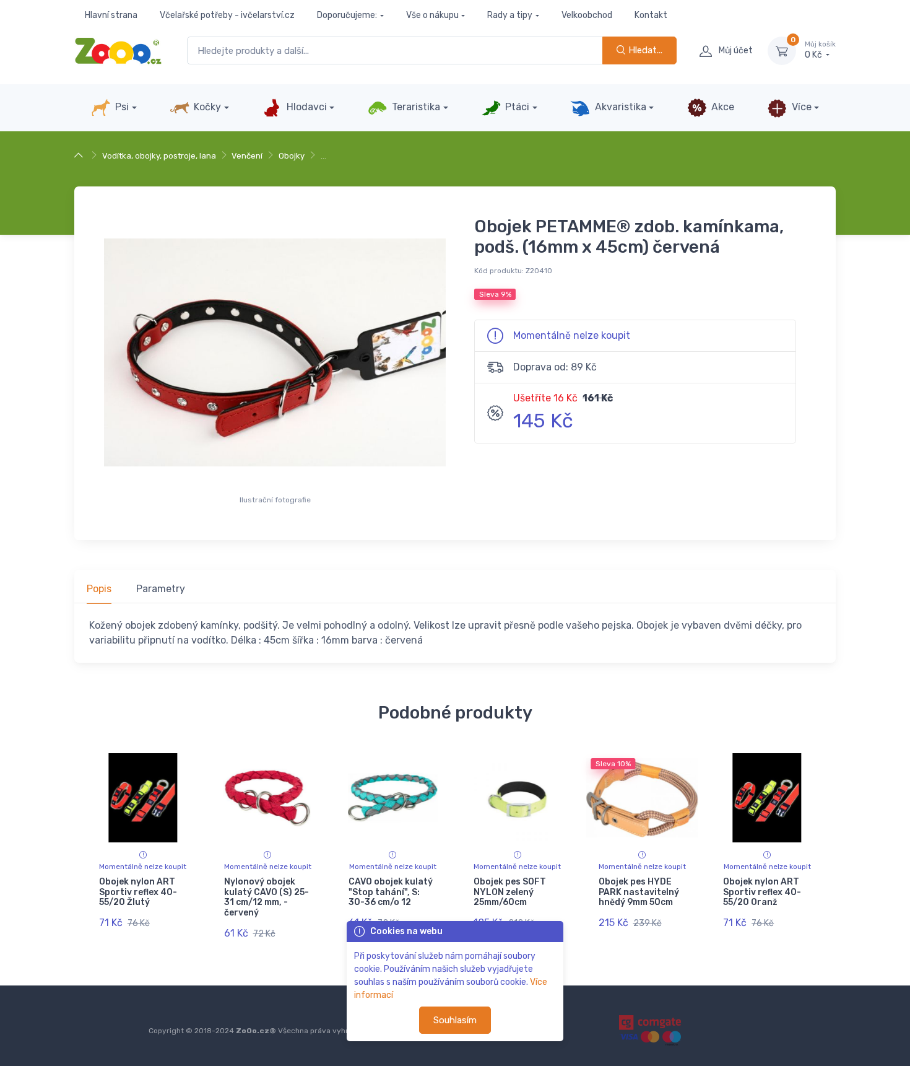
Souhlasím (455, 1020)
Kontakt (651, 15)
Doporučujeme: (347, 15)
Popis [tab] (99, 589)
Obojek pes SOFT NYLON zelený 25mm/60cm (510, 892)
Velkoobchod (586, 15)
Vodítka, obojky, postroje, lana (159, 155)
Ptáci (516, 107)
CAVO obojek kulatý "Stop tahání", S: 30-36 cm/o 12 (391, 892)
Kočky (206, 107)
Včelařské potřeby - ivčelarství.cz (227, 15)
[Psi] (80, 155)
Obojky (292, 155)
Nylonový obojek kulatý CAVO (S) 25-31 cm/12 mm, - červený (266, 897)
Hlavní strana (111, 15)
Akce (721, 107)
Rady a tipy (509, 15)
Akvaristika (619, 107)
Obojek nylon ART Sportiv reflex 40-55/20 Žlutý (138, 892)
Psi (121, 107)
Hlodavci (305, 107)
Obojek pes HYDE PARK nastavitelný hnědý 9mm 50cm (639, 892)
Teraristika (414, 107)
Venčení (247, 155)
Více (800, 107)
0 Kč (820, 50)
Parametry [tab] (160, 589)
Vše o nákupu (432, 15)
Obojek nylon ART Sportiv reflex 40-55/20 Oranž (762, 892)
